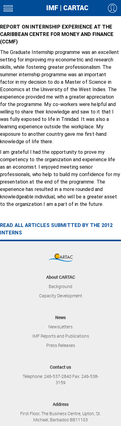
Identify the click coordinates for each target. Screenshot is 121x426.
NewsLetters (60, 327)
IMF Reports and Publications (60, 336)
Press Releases (60, 345)
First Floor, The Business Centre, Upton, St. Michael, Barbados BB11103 (60, 416)
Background (60, 286)
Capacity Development (60, 296)
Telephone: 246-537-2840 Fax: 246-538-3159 (61, 379)
